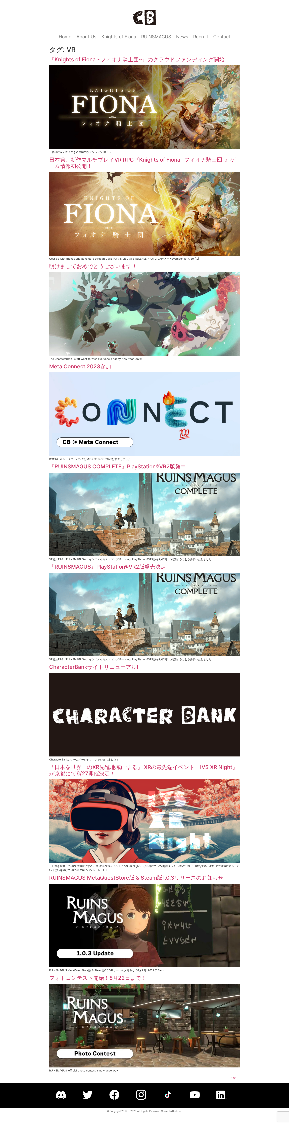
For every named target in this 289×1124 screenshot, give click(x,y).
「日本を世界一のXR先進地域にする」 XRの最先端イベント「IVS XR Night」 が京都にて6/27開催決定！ (143, 770)
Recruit (200, 36)
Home (65, 36)
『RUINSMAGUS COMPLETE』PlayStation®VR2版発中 (117, 466)
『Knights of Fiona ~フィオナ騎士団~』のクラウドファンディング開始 (136, 59)
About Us (86, 36)
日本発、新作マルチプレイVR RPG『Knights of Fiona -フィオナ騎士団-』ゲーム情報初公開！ (142, 162)
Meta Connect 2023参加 (80, 366)
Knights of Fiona (118, 36)
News (182, 36)
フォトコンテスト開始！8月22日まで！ (98, 978)
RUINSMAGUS (156, 36)
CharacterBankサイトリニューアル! (93, 667)
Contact (221, 36)
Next (235, 1078)
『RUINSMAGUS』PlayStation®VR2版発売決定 (107, 566)
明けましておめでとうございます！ (93, 266)
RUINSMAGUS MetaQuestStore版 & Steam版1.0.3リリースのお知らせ (136, 877)
